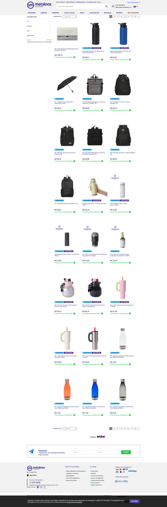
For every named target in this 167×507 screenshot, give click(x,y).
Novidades (32, 13)
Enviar (126, 452)
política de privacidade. (74, 502)
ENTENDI (134, 501)
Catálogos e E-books (72, 473)
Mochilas (107, 13)
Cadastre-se (127, 7)
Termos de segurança (97, 478)
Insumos (119, 13)
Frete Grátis (94, 471)
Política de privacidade (97, 480)
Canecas (44, 13)
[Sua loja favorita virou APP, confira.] (46, 472)
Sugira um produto (71, 480)
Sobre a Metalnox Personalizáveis (76, 471)
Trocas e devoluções (97, 475)
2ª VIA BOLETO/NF (91, 2)
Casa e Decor (94, 13)
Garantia (93, 473)
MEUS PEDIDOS (70, 2)
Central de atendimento (73, 478)
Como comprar (95, 482)
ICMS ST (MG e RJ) (96, 485)
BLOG (99, 2)
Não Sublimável (133, 13)
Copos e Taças (69, 13)
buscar (107, 6)
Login (120, 7)
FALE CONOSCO (60, 2)
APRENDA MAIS (80, 2)
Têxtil (82, 13)
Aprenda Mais (70, 475)
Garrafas (55, 13)
